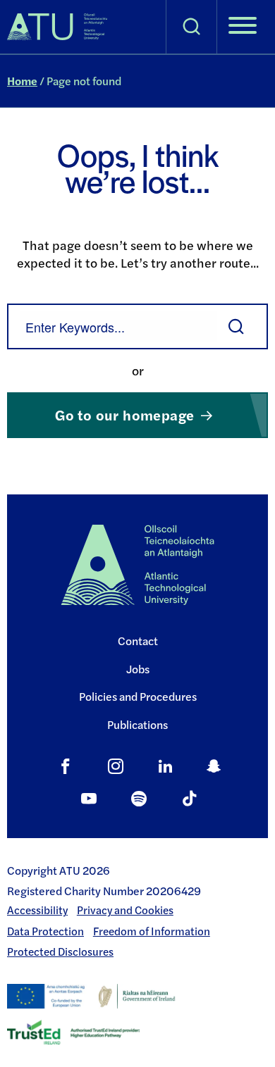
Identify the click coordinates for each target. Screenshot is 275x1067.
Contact (138, 640)
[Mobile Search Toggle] (191, 26)
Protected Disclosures (60, 951)
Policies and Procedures (138, 696)
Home (22, 81)
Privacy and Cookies (125, 910)
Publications (137, 724)
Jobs (137, 669)
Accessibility (37, 910)
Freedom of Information (151, 931)
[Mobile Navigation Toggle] (242, 26)
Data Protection (45, 931)
